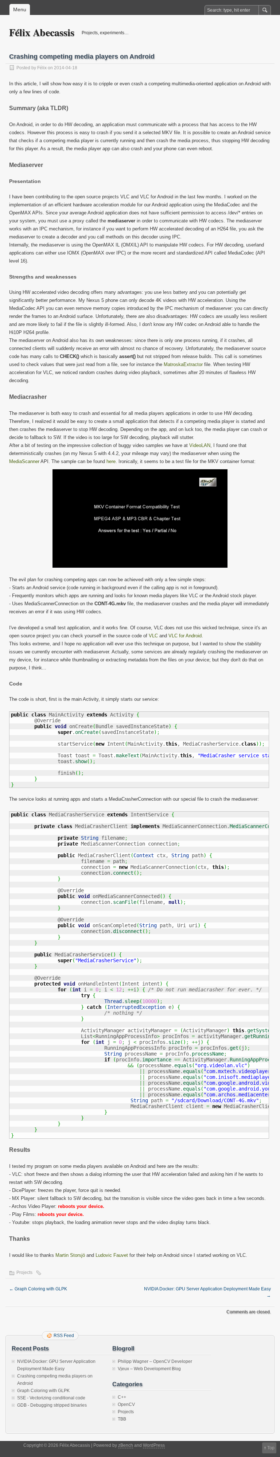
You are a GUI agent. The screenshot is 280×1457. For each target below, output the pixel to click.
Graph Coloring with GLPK (38, 1288)
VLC (153, 635)
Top (271, 1447)
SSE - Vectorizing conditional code (51, 1397)
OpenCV (126, 1404)
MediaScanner (24, 461)
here (111, 461)
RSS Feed (64, 1335)
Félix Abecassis (41, 32)
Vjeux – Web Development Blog (149, 1368)
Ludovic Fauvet (112, 1255)
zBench (125, 1445)
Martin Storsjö (70, 1255)
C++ (122, 1397)
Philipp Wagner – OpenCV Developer (155, 1361)
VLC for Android (185, 635)
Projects (24, 1272)
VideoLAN (199, 445)
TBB (122, 1419)
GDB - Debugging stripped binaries (52, 1405)
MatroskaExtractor (183, 364)
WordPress (154, 1445)
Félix (42, 67)
